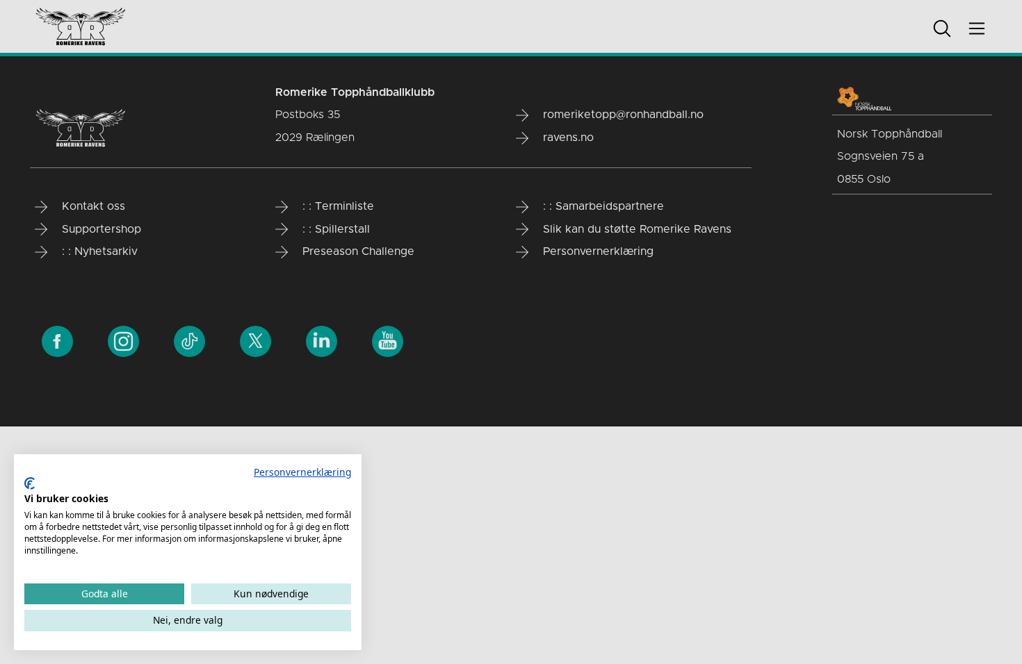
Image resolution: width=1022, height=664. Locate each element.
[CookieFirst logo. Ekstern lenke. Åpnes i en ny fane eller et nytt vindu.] (29, 483)
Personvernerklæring (302, 472)
